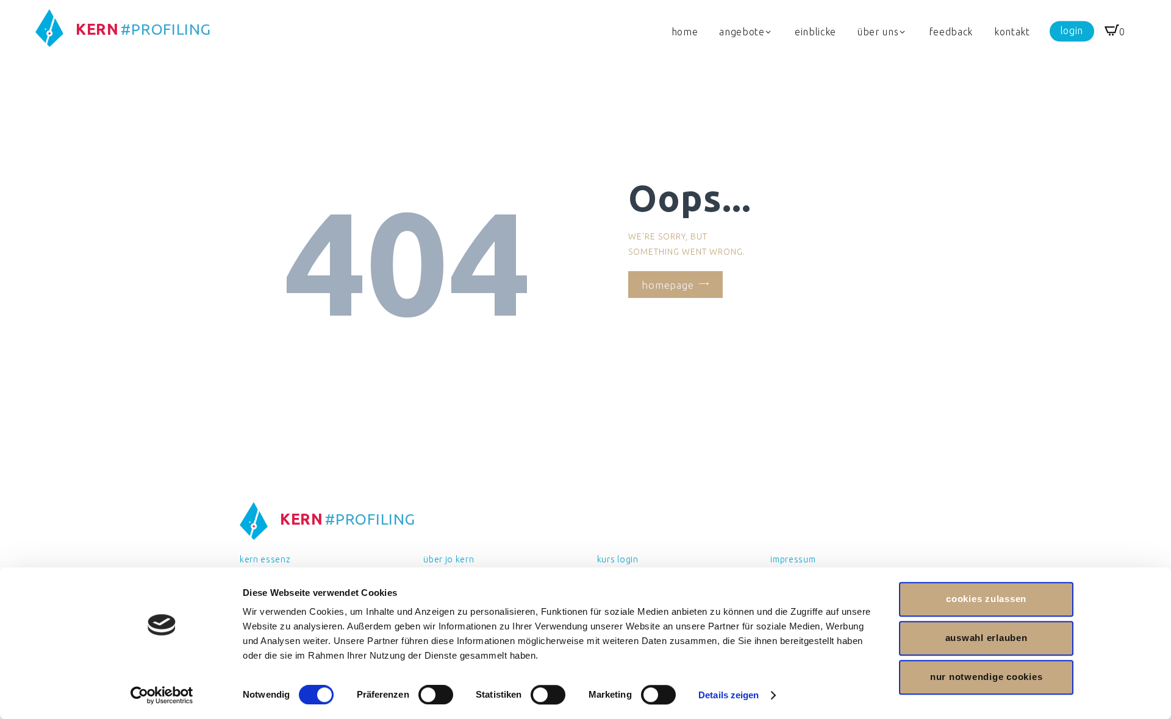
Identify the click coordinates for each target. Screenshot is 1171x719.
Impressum (792, 559)
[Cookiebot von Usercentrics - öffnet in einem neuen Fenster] (162, 695)
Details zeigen (728, 695)
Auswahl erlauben (986, 637)
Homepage (668, 284)
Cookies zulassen (986, 598)
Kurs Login (618, 559)
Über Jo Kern (448, 559)
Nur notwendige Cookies (986, 676)
